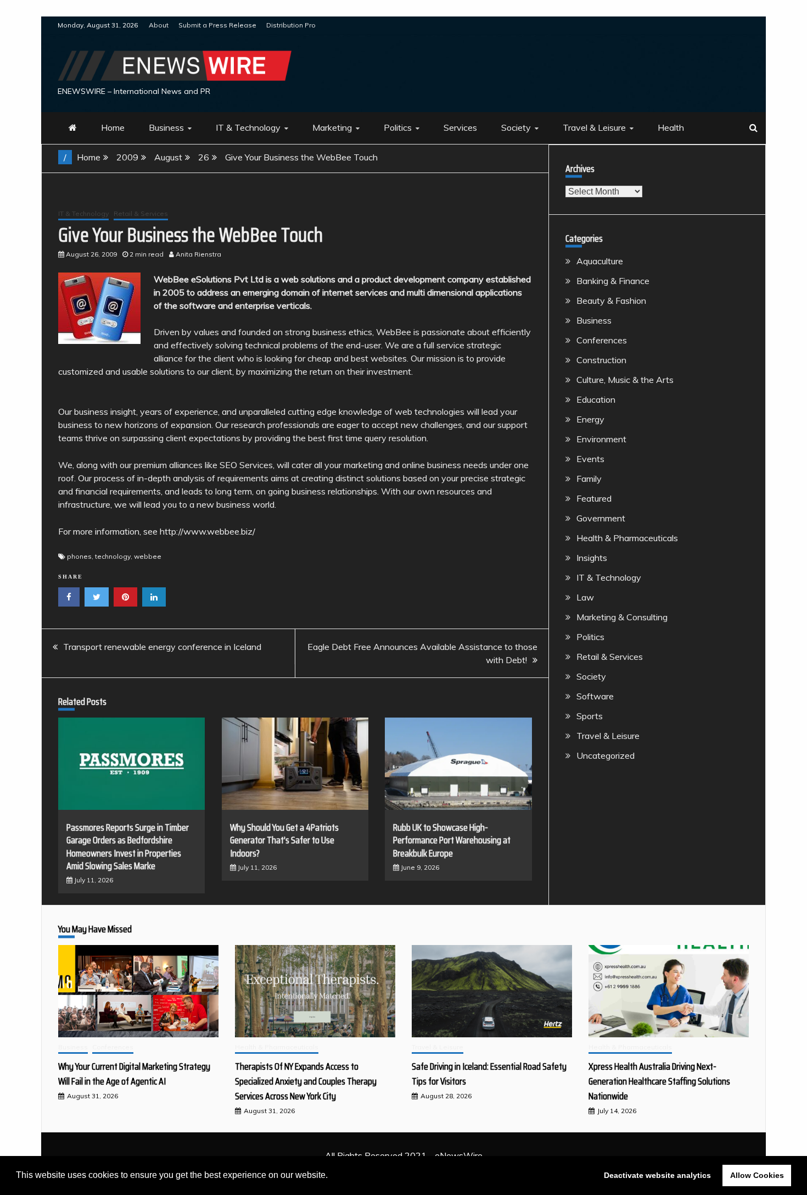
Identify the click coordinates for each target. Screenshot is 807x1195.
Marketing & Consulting (622, 617)
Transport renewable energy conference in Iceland (162, 646)
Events (590, 458)
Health (671, 127)
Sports (589, 715)
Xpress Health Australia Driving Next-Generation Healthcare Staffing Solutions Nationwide (659, 1081)
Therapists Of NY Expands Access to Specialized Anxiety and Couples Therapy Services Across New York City (306, 1081)
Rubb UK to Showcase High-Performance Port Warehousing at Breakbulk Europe (452, 840)
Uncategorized (605, 755)
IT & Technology (248, 127)
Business (166, 127)
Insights (591, 557)
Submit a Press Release (217, 25)
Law (585, 597)
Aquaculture (599, 260)
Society (516, 127)
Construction (601, 359)
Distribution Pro (291, 25)
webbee (147, 556)
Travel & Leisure (594, 127)
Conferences (601, 340)
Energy (590, 419)
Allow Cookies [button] (757, 1175)
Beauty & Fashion (611, 300)
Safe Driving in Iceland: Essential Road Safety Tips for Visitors (489, 1074)
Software (595, 696)
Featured (594, 498)
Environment (601, 438)
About (159, 25)
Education (595, 399)
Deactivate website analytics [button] (657, 1175)
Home (113, 127)
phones (79, 556)
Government (600, 518)
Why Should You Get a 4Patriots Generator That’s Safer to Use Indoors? (284, 840)
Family (589, 478)
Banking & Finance (612, 280)
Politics (398, 127)
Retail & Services (141, 213)
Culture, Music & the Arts (625, 379)
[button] (331, 1176)
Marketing (332, 127)
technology (113, 556)
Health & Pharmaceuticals (627, 537)
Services (460, 127)
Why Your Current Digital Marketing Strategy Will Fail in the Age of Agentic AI (134, 1074)
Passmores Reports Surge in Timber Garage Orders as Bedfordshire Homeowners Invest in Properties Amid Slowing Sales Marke (127, 847)
